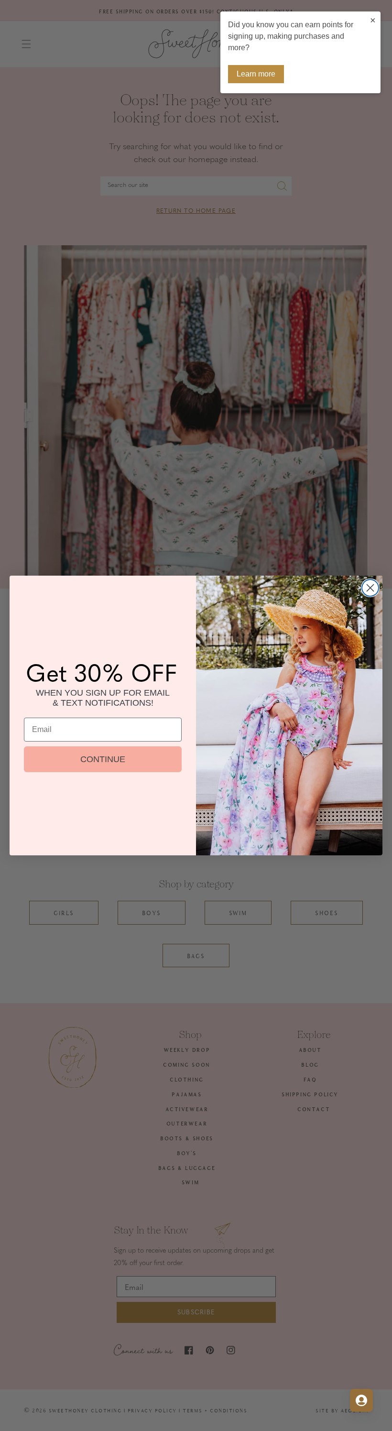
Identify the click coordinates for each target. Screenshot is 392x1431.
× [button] (373, 20)
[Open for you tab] (361, 1400)
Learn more (256, 74)
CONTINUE (102, 759)
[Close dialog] (370, 587)
